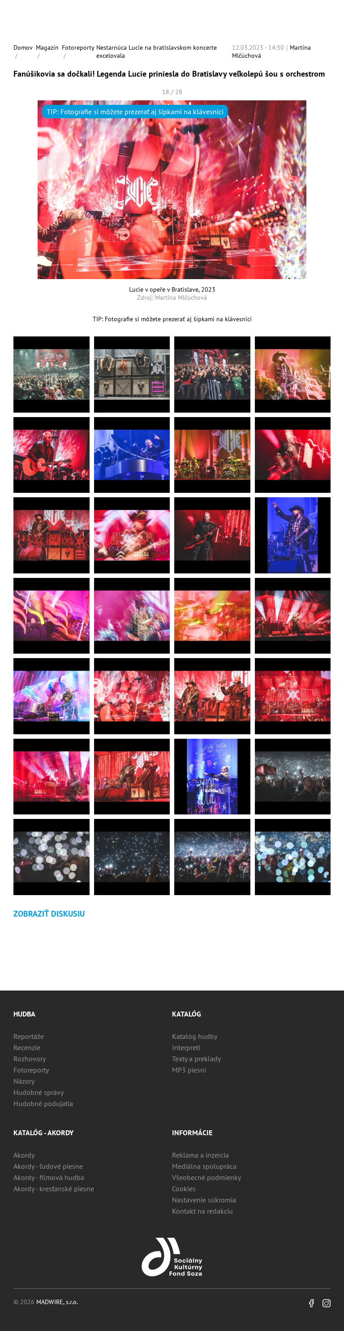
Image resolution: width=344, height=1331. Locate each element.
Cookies (184, 1188)
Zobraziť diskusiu (49, 914)
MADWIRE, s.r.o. (57, 1302)
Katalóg (186, 1013)
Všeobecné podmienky (206, 1177)
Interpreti (186, 1047)
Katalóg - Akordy (43, 1132)
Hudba (24, 1013)
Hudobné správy (38, 1092)
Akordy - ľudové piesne (48, 1166)
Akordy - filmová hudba (48, 1177)
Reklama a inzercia (200, 1154)
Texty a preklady (196, 1058)
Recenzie (26, 1047)
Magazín (47, 47)
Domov (23, 47)
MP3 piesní (189, 1069)
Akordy (23, 1154)
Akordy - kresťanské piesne (53, 1188)
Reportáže (28, 1036)
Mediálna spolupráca (204, 1166)
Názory (23, 1081)
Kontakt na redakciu (202, 1210)
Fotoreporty (78, 47)
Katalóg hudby (194, 1036)
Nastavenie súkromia (204, 1199)
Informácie (192, 1132)
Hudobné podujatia (43, 1103)
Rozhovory (29, 1058)
